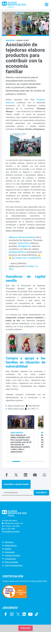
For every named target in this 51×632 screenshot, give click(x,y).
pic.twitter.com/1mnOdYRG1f (26, 258)
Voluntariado (10, 552)
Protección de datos (12, 555)
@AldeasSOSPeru (17, 252)
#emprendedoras (27, 237)
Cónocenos (9, 542)
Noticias (8, 549)
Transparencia (10, 559)
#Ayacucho (23, 243)
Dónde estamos (11, 545)
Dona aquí (25, 628)
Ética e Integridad (11, 562)
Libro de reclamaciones (13, 565)
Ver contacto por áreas (10, 531)
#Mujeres (13, 237)
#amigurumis (24, 246)
